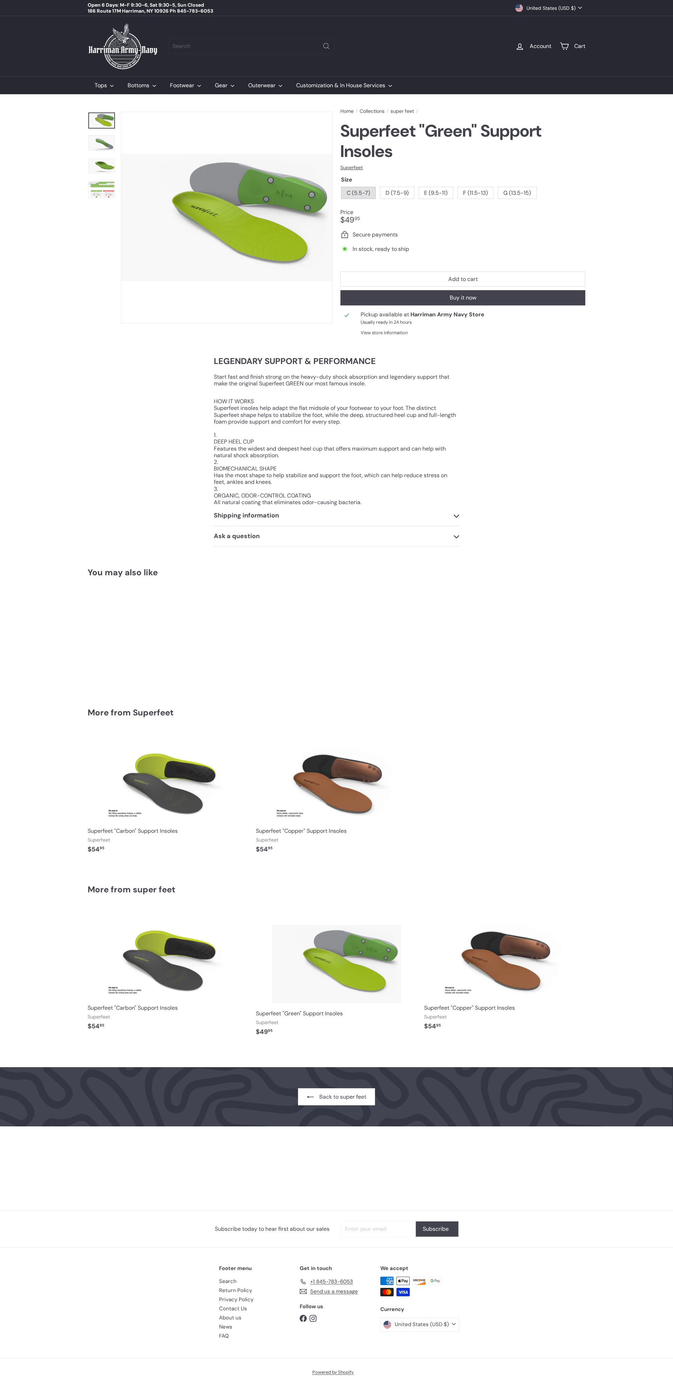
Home (347, 111)
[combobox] (251, 46)
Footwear (183, 85)
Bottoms (139, 85)
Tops (101, 85)
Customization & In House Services (341, 85)
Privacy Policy (236, 1299)
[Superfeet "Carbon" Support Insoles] (168, 796)
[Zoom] (226, 217)
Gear (222, 85)
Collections (372, 111)
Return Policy (235, 1290)
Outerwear (262, 85)
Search (228, 1281)
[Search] (326, 46)
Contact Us (233, 1308)
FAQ (224, 1335)
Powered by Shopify (333, 1372)
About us (230, 1317)
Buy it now (463, 297)
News (225, 1326)
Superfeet (153, 712)
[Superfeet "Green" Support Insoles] (126, 637)
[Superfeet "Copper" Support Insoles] (336, 796)
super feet (402, 111)
